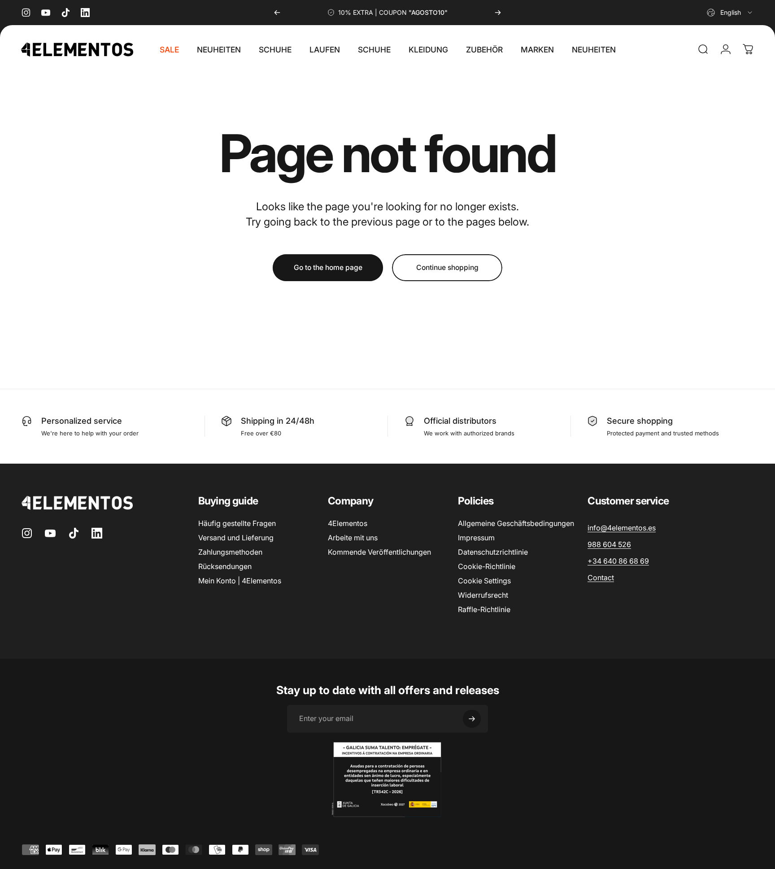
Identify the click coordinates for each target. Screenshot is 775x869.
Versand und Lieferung (236, 537)
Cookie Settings (484, 580)
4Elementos (347, 523)
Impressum (476, 537)
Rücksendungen (225, 566)
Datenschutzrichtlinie (493, 551)
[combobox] (730, 12)
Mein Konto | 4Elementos (239, 580)
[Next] (498, 12)
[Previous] (277, 12)
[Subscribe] (472, 719)
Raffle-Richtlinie (484, 609)
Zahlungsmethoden (230, 551)
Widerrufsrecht (483, 595)
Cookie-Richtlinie (486, 566)
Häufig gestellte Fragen (237, 523)
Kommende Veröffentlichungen (379, 551)
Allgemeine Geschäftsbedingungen (516, 523)
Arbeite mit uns (353, 537)
